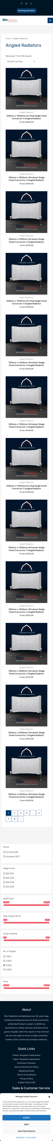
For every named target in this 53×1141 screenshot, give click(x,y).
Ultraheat (10, 856)
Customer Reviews (26, 1063)
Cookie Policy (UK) (26, 1082)
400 (8, 878)
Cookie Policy (20, 1137)
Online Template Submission (26, 1055)
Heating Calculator (26, 10)
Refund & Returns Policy (26, 1067)
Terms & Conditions (26, 1074)
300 (8, 873)
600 (8, 886)
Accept (26, 1118)
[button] (49, 1096)
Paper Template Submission (26, 1059)
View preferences (26, 1131)
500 (8, 882)
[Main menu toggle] (50, 20)
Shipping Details (26, 1071)
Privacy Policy (31, 1137)
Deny (26, 1124)
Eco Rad (10, 852)
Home (8, 38)
